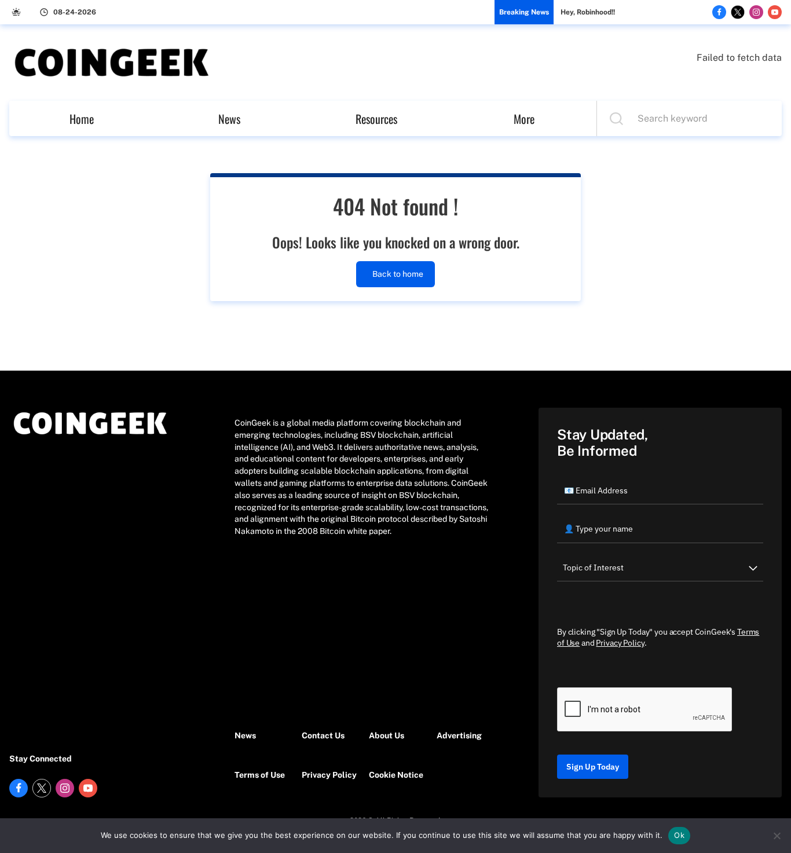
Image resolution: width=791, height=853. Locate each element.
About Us (386, 735)
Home (81, 118)
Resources (376, 118)
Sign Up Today (592, 767)
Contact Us (323, 735)
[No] (776, 835)
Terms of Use (260, 774)
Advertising (459, 735)
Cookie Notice (396, 774)
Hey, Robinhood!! (588, 12)
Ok (679, 835)
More (524, 118)
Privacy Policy (329, 774)
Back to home (397, 274)
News (229, 118)
